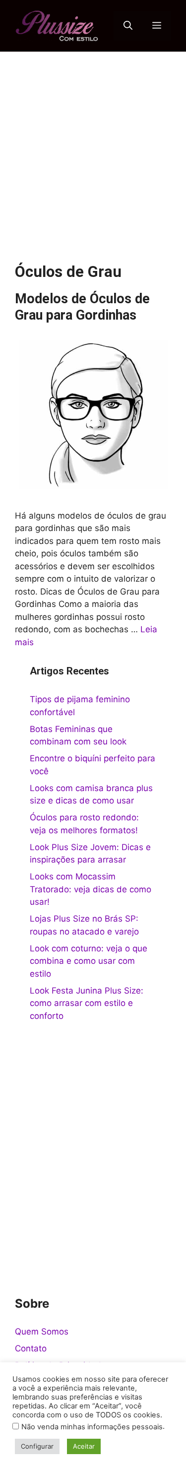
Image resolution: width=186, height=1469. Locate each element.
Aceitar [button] (84, 1446)
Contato (31, 1348)
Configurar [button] (37, 1446)
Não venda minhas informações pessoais (92, 1426)
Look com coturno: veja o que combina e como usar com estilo (88, 961)
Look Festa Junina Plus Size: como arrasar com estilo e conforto (86, 1003)
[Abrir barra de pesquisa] (128, 26)
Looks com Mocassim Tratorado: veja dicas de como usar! (90, 889)
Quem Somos (41, 1331)
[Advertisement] (93, 150)
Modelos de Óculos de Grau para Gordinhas (82, 307)
